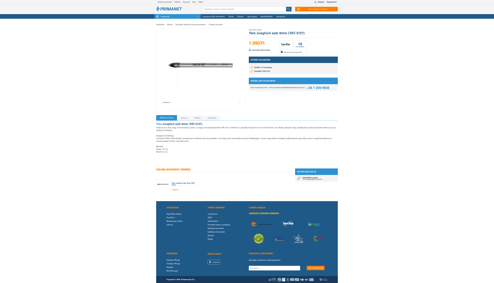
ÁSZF (210, 217)
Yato (159, 124)
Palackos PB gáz (173, 260)
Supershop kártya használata (293, 52)
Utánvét (169, 224)
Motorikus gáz (172, 270)
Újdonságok (252, 16)
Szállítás (177, 2)
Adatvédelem (213, 221)
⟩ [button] (239, 103)
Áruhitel (211, 235)
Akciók (231, 16)
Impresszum (213, 214)
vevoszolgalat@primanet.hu (312, 179)
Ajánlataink (280, 16)
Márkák (240, 16)
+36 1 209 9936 (318, 87)
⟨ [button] (161, 103)
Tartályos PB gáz (173, 263)
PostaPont (170, 217)
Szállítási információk (216, 232)
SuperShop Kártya (173, 214)
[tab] (166, 117)
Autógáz (169, 267)
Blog (194, 2)
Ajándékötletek (267, 16)
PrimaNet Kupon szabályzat (219, 224)
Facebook (215, 262)
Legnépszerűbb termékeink (213, 16)
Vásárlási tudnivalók (164, 2)
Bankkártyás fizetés (174, 221)
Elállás (200, 2)
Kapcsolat (186, 2)
